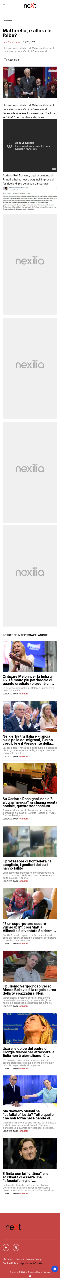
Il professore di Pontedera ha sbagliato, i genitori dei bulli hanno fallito (27, 864)
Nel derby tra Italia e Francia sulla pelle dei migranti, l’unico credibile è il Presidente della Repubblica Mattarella (28, 740)
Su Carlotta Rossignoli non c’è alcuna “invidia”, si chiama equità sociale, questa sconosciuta (30, 802)
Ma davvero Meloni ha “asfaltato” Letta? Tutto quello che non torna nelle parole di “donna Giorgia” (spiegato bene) (30, 1114)
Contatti (20, 1259)
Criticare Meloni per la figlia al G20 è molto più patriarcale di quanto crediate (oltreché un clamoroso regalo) (27, 680)
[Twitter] (14, 1245)
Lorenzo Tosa (10, 694)
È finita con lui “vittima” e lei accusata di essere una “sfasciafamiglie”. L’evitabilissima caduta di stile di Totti (29, 1177)
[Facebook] (4, 1245)
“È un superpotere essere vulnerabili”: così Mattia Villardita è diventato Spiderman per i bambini (29, 927)
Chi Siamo (8, 1259)
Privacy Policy (33, 1259)
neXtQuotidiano (11, 42)
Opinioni (7, 20)
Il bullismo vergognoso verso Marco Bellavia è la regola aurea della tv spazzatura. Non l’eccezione (29, 989)
